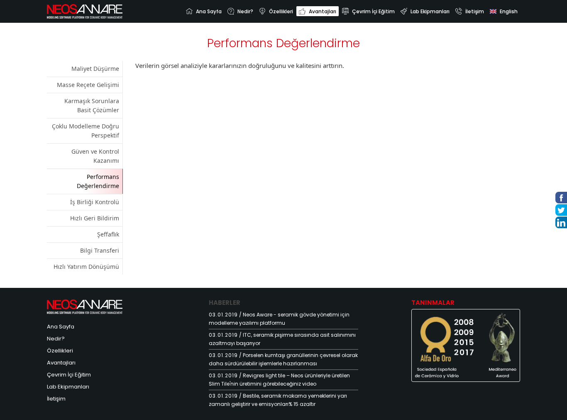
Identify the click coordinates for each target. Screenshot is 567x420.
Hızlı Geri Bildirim (94, 218)
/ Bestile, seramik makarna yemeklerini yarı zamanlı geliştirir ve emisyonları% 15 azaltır (278, 400)
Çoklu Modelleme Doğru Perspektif (85, 130)
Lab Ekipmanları (68, 387)
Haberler (224, 302)
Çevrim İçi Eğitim (69, 375)
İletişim (56, 399)
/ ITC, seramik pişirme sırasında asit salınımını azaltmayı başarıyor (282, 339)
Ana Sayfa (60, 327)
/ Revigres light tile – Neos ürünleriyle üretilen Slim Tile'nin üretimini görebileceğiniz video (279, 379)
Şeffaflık (108, 234)
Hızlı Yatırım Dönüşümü (86, 266)
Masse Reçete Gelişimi (88, 85)
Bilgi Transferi (99, 250)
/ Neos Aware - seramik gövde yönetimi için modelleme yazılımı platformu (279, 318)
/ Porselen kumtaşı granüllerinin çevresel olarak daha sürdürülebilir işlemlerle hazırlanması (283, 359)
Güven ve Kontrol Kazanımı (95, 155)
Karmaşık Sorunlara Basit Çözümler (91, 105)
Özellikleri (60, 351)
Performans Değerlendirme (98, 181)
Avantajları (61, 363)
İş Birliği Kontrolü (94, 202)
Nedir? (56, 339)
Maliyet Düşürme (95, 68)
